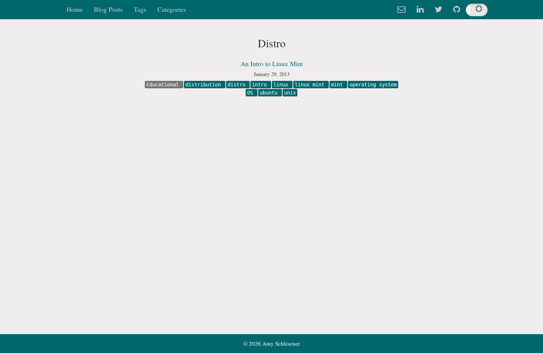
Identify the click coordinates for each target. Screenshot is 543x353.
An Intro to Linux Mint (271, 63)
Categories (171, 9)
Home (74, 9)
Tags (140, 9)
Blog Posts (108, 9)
